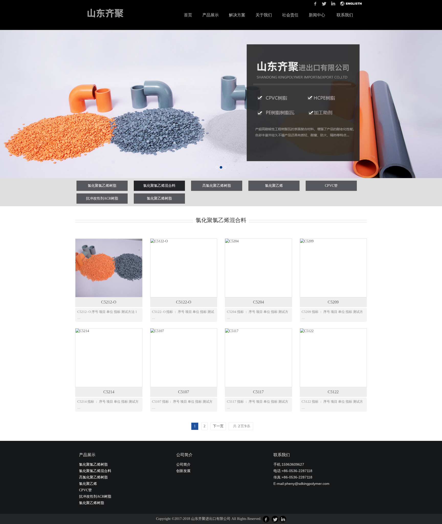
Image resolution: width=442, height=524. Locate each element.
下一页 (218, 426)
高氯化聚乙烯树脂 (216, 186)
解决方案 (237, 15)
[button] (33, 104)
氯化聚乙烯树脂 (159, 198)
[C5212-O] (108, 267)
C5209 (333, 302)
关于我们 (264, 15)
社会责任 (290, 15)
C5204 (258, 302)
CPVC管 (331, 186)
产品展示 (210, 15)
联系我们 (345, 15)
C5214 (108, 392)
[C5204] (258, 267)
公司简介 (183, 464)
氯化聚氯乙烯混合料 (159, 186)
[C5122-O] (183, 267)
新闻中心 (317, 15)
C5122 (333, 392)
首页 (188, 15)
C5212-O (108, 302)
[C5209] (333, 267)
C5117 (258, 392)
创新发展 (183, 471)
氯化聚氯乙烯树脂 (102, 186)
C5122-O (183, 302)
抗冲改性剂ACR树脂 (102, 198)
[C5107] (183, 357)
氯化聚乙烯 (274, 186)
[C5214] (108, 357)
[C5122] (333, 357)
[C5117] (258, 357)
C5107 (183, 392)
